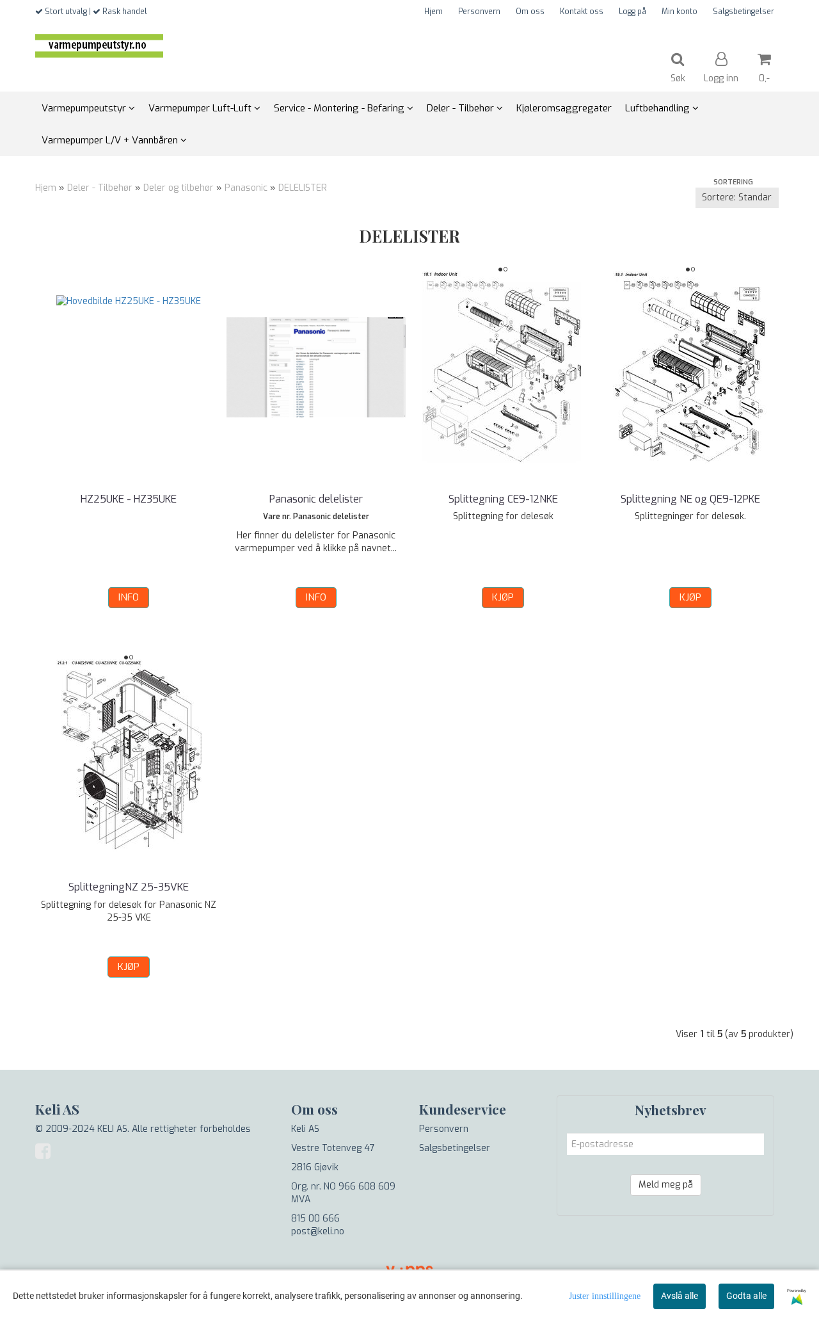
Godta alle (746, 1296)
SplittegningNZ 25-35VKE (128, 887)
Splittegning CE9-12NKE (503, 499)
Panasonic (246, 188)
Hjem (433, 11)
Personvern (479, 11)
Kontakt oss (581, 11)
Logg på (632, 11)
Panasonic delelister (316, 499)
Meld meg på (666, 1185)
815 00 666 (315, 1219)
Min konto (679, 11)
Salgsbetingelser (743, 11)
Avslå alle (679, 1296)
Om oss (530, 11)
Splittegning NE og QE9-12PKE (690, 499)
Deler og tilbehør (178, 188)
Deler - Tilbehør (99, 188)
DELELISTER (302, 188)
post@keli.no (317, 1231)
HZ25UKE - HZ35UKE (129, 499)
